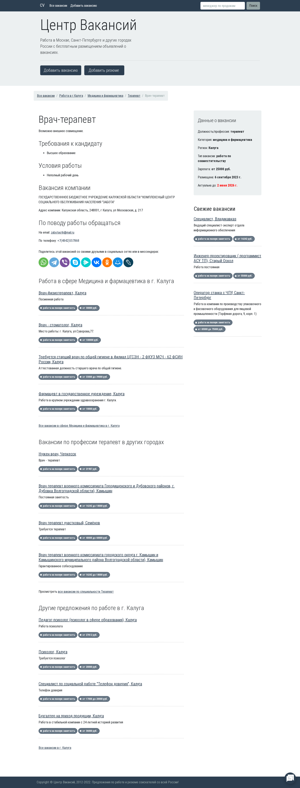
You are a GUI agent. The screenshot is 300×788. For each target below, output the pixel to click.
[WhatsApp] (43, 262)
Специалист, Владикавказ (215, 218)
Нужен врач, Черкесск (57, 453)
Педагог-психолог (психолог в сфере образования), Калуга (88, 619)
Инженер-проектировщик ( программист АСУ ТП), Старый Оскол (227, 258)
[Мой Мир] (118, 262)
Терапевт (134, 96)
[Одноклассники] (107, 262)
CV (42, 5)
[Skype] (75, 262)
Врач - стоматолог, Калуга (60, 324)
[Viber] (65, 262)
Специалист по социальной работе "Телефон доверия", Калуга (90, 683)
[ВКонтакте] (96, 262)
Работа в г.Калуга (71, 96)
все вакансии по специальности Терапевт (86, 592)
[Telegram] (54, 262)
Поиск (253, 6)
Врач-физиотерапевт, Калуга (62, 292)
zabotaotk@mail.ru (62, 232)
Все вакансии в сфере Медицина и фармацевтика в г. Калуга (79, 426)
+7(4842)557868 (68, 241)
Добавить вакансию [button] (61, 70)
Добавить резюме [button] (104, 70)
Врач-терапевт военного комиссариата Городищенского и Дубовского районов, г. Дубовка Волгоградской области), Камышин (106, 488)
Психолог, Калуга (53, 651)
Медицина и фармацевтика (105, 96)
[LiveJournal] (128, 262)
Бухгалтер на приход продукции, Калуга (71, 715)
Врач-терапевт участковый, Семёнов (69, 522)
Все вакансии (58, 6)
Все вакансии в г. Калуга (55, 748)
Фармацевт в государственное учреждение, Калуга (81, 393)
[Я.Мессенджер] (86, 262)
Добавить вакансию (83, 6)
